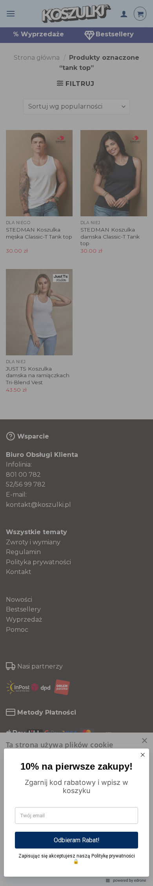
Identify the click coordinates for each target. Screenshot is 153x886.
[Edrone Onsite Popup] (76, 443)
